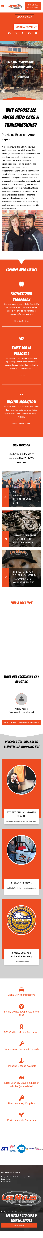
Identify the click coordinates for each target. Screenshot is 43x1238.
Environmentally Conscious (21, 1123)
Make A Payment (26, 27)
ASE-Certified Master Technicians (21, 1035)
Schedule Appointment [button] (33, 6)
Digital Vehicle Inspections (21, 998)
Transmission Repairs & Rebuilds (21, 1052)
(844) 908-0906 (15, 1176)
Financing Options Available (21, 1069)
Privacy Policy (5, 1182)
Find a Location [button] (19, 1229)
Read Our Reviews (21, 321)
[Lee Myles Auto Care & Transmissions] (15, 6)
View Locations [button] (24, 17)
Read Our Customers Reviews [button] (21, 726)
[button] (8, 34)
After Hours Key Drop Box (21, 1106)
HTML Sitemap (6, 1185)
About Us (21, 375)
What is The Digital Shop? (21, 423)
